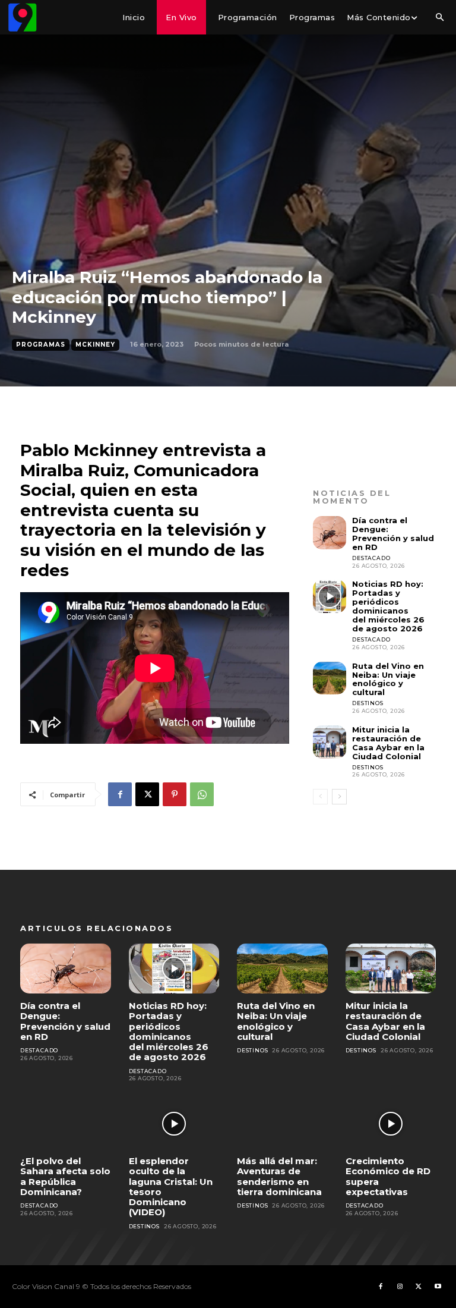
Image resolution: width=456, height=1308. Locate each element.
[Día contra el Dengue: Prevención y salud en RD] (329, 532)
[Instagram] (399, 1286)
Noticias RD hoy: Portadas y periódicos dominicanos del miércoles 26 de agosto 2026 (388, 606)
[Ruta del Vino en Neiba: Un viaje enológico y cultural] (329, 678)
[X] (147, 794)
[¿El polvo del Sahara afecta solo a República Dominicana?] (65, 1124)
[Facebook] (120, 794)
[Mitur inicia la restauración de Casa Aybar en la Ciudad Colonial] (329, 742)
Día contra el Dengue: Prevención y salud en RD (393, 533)
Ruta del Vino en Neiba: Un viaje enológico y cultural (388, 679)
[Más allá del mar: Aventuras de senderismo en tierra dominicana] (282, 1124)
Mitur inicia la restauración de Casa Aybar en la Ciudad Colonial (388, 743)
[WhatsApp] (202, 794)
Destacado (371, 558)
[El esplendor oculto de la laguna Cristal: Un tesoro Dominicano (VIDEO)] (174, 1124)
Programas (40, 344)
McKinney (95, 344)
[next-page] (339, 796)
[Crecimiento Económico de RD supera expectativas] (391, 1124)
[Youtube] (437, 1286)
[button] (439, 18)
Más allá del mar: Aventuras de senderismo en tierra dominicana (279, 1176)
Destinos (367, 703)
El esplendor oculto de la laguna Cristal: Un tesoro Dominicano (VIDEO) (171, 1186)
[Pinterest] (174, 794)
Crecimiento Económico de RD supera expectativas (388, 1176)
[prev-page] (320, 796)
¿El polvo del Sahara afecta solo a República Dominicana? (65, 1176)
